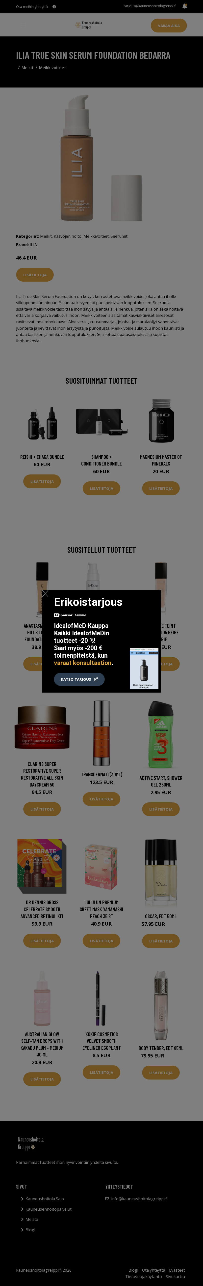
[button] (79, 679)
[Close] (45, 593)
